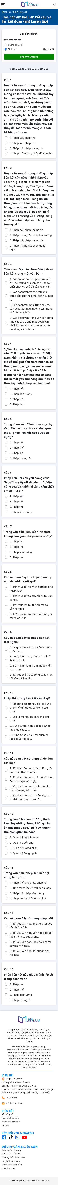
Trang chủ (6, 12)
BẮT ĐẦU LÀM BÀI (29, 57)
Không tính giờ (15, 44)
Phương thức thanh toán (13, 1157)
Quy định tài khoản (11, 1161)
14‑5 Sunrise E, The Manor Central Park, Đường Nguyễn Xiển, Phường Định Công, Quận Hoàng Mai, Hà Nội (28, 1085)
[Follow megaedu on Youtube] (24, 1137)
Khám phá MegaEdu (11, 1121)
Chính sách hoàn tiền (12, 1164)
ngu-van (23, 12)
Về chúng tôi (8, 1114)
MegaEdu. (20, 1180)
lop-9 (15, 12)
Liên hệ (5, 1125)
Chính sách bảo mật (11, 1153)
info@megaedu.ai (14, 1103)
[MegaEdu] (29, 4)
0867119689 (11, 1097)
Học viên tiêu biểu (10, 1118)
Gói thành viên (8, 1168)
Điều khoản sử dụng (11, 1150)
